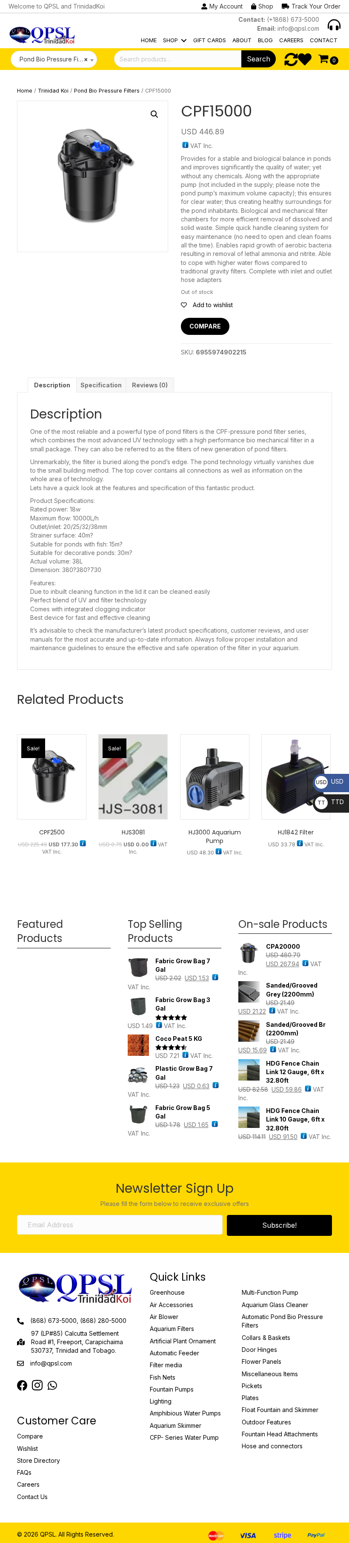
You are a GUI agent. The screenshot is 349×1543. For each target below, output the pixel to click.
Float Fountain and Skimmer (280, 1409)
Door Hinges (259, 1349)
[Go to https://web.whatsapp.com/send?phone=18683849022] (52, 1386)
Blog (265, 40)
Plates (250, 1397)
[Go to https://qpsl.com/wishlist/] (305, 59)
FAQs (24, 1472)
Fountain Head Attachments (280, 1434)
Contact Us (32, 1496)
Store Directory (38, 1460)
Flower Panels (261, 1361)
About (242, 40)
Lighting (161, 1401)
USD (329, 781)
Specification (101, 385)
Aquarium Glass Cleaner (275, 1304)
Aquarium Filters (172, 1328)
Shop (170, 40)
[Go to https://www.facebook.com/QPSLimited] (22, 1386)
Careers (291, 40)
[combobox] (54, 59)
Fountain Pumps (172, 1389)
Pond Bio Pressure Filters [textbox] (52, 59)
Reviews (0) (150, 385)
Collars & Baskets (266, 1337)
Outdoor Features (266, 1422)
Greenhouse (167, 1292)
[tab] (52, 385)
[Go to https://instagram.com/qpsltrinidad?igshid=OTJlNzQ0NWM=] (37, 1386)
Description (52, 385)
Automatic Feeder (174, 1353)
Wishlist (27, 1448)
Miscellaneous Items (270, 1373)
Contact (324, 40)
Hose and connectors (272, 1446)
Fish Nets (162, 1377)
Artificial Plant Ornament (183, 1341)
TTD (331, 801)
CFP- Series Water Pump (184, 1437)
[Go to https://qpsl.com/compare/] (291, 59)
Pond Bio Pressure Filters (107, 90)
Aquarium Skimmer (175, 1425)
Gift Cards (209, 40)
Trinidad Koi (53, 90)
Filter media (166, 1365)
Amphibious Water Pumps (185, 1413)
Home (149, 40)
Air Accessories (171, 1304)
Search (258, 59)
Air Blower (164, 1316)
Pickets (252, 1385)
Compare (205, 326)
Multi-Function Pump (270, 1292)
